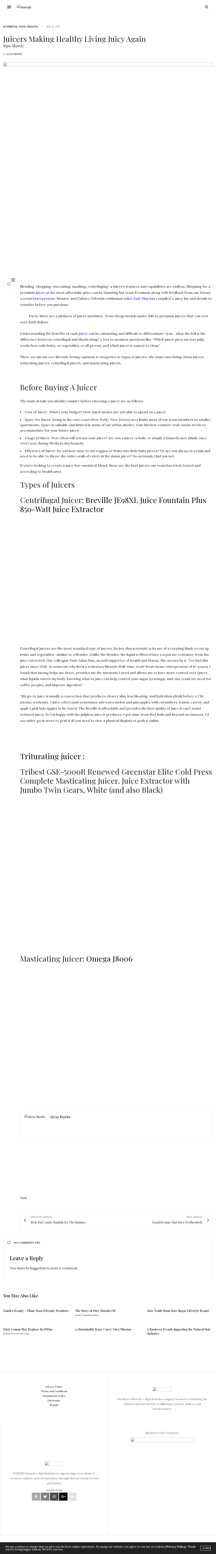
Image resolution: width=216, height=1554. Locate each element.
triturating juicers (126, 1201)
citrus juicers (156, 1197)
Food (22, 26)
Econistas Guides (195, 1197)
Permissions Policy (54, 1395)
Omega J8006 (109, 958)
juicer (40, 292)
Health (32, 26)
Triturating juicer (50, 756)
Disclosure (54, 1400)
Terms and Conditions (54, 1391)
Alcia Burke (14, 54)
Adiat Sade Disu (136, 298)
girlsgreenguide (59, 1201)
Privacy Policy (54, 1386)
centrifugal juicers (131, 1197)
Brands (54, 1404)
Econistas (10, 26)
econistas (174, 1197)
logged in (37, 1268)
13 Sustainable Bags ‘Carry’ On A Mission (103, 1329)
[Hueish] (24, 7)
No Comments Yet (27, 1242)
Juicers (77, 1201)
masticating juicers (97, 1201)
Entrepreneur (43, 298)
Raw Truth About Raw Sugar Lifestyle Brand (178, 1311)
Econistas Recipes (33, 1201)
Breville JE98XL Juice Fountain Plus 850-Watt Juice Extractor (113, 504)
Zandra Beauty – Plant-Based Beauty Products (36, 1311)
